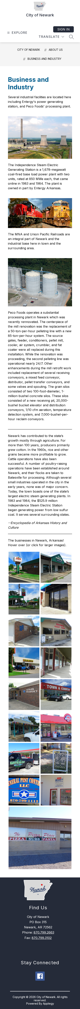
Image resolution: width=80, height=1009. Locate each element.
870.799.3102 (42, 938)
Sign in (63, 29)
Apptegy (48, 1003)
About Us (56, 49)
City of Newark (28, 49)
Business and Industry (44, 58)
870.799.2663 (44, 932)
